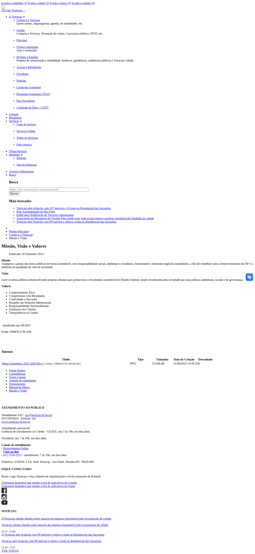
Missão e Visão (18, 390)
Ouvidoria (22, 73)
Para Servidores (25, 100)
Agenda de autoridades (22, 380)
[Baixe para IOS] (38, 486)
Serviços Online (25, 131)
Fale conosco (24, 144)
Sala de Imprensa (26, 164)
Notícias (21, 80)
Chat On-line (9, 400)
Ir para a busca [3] (60, 3)
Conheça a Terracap (28, 20)
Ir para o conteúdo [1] (14, 3)
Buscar (14, 193)
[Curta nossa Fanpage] (4, 492)
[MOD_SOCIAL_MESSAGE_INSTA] (4, 498)
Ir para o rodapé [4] (83, 3)
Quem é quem (17, 377)
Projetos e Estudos (27, 57)
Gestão (20, 30)
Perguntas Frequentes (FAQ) (33, 94)
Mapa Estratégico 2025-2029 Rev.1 (23, 363)
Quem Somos (17, 370)
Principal (21, 40)
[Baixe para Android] (39, 482)
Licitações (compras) (28, 87)
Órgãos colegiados (27, 47)
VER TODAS (10, 550)
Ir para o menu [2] (38, 3)
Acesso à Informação (28, 67)
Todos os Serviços (27, 137)
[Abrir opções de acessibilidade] (2, 7)
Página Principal (18, 231)
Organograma (17, 383)
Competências (17, 373)
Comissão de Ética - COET (32, 107)
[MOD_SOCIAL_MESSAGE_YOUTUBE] (4, 503)
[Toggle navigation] (24, 11)
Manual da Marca (19, 387)
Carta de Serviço (26, 124)
